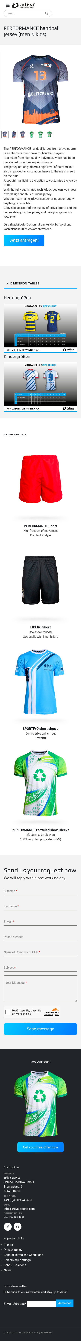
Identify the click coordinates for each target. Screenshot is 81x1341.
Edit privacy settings (17, 1260)
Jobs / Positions (15, 1265)
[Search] (47, 13)
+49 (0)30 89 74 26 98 (18, 1200)
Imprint (8, 1244)
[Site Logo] (23, 5)
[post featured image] (40, 479)
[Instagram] (17, 1227)
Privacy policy (13, 1250)
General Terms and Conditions (23, 1255)
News (7, 1270)
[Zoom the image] (40, 306)
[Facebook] (8, 1227)
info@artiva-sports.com (19, 1209)
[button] (5, 89)
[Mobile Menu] (8, 5)
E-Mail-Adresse (15, 1304)
